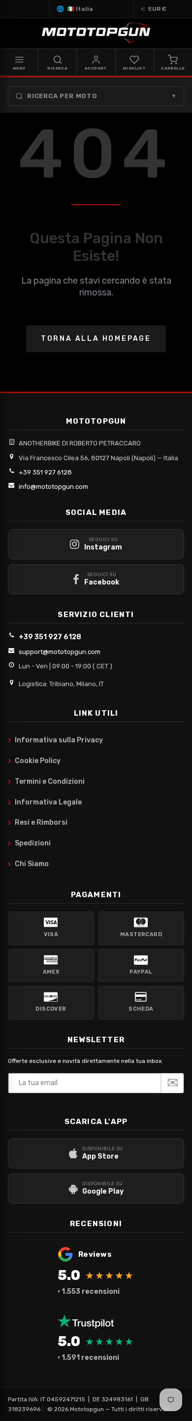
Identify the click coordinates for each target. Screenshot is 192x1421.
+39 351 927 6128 (45, 472)
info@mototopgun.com (53, 486)
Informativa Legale (45, 802)
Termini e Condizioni (46, 781)
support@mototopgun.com (59, 652)
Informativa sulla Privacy (55, 740)
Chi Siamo (28, 864)
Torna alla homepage (96, 338)
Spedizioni (29, 843)
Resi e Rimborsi (37, 822)
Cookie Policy (34, 761)
